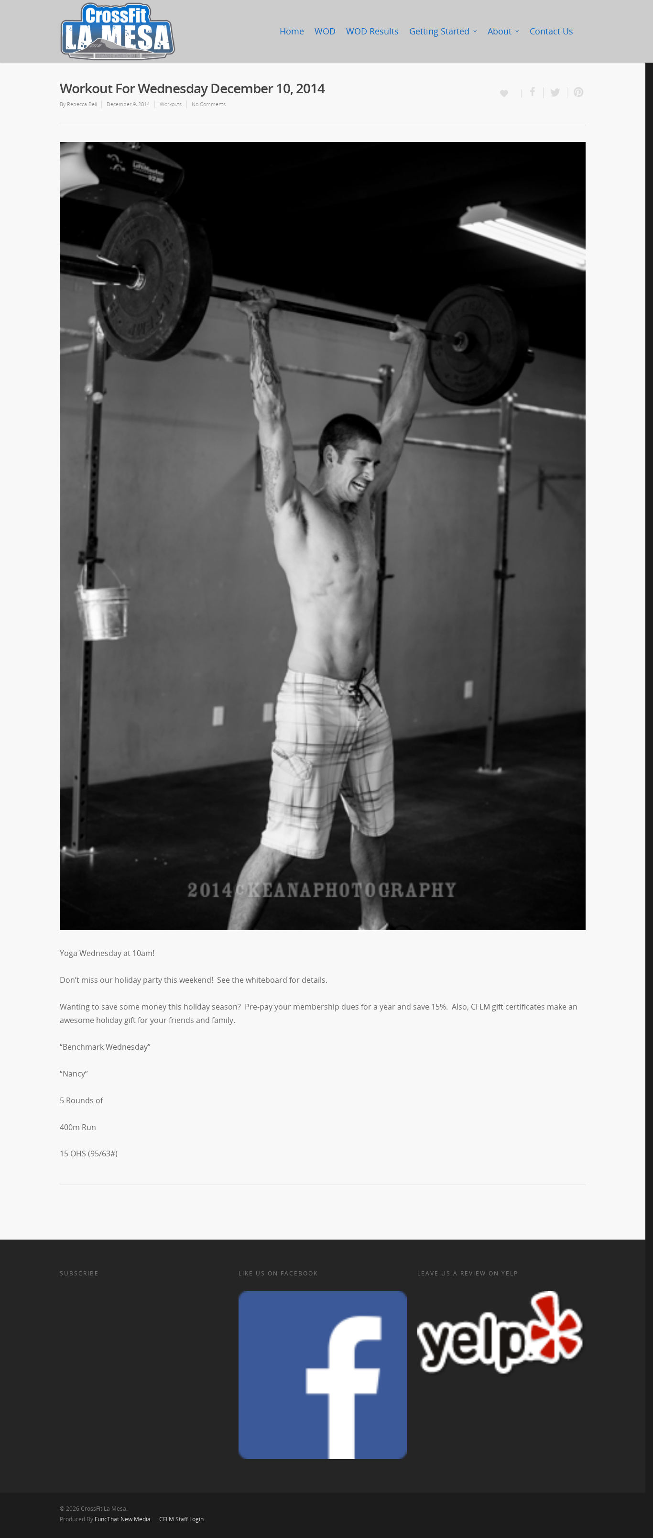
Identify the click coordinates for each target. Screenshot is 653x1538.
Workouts (171, 104)
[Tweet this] (555, 93)
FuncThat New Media (123, 1519)
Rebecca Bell (82, 104)
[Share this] (533, 93)
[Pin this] (576, 93)
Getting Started (439, 31)
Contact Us (551, 31)
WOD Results (372, 31)
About (500, 31)
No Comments (209, 104)
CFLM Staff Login (181, 1519)
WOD (325, 31)
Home (292, 31)
